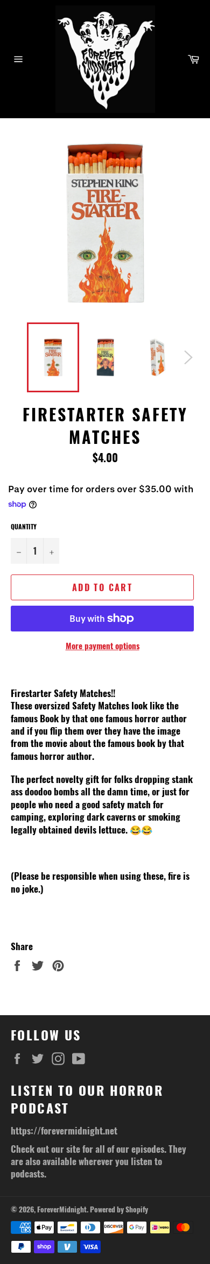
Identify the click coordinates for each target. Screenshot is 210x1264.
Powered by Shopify (119, 1209)
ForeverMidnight (62, 1209)
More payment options (102, 645)
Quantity (24, 526)
